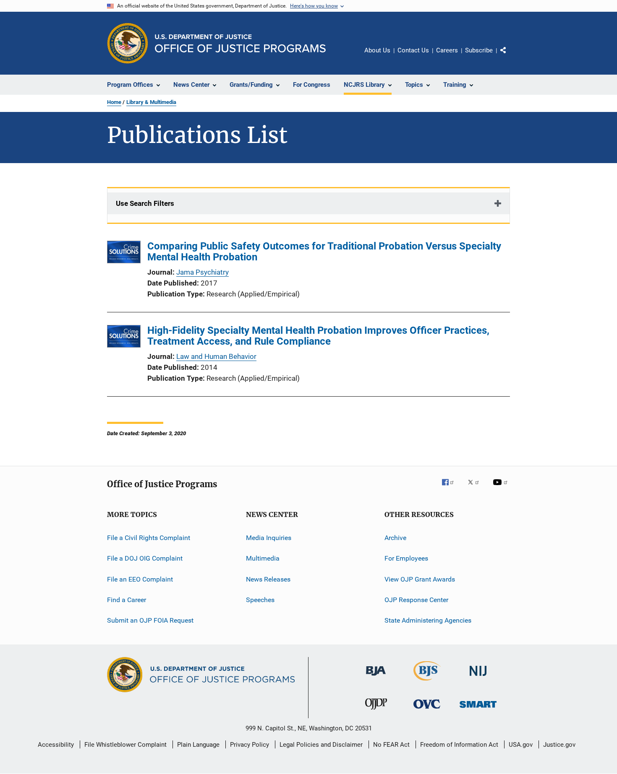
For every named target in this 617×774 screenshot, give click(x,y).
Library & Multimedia (151, 102)
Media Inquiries (268, 538)
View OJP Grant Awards (419, 579)
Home (114, 102)
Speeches (260, 600)
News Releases (268, 579)
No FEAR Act (391, 744)
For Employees (406, 558)
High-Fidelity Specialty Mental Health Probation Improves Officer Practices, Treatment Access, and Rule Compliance (318, 336)
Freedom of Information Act (459, 744)
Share (510, 56)
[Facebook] (451, 488)
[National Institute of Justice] (478, 677)
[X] (476, 488)
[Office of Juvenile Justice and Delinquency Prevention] (376, 711)
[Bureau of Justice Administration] (376, 677)
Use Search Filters (145, 203)
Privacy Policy (249, 744)
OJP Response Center (416, 600)
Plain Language (198, 744)
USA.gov (521, 744)
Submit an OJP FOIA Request (150, 620)
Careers (447, 50)
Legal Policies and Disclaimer (321, 744)
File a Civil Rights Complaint (148, 538)
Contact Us (413, 50)
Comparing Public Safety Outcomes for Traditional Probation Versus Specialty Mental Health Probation (324, 251)
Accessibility (56, 744)
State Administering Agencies (427, 620)
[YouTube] (501, 488)
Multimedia (263, 558)
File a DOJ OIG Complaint (145, 558)
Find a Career (126, 600)
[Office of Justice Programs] (127, 43)
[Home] (240, 43)
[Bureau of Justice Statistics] (427, 682)
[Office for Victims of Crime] (426, 710)
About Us (377, 50)
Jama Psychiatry (202, 272)
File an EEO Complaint (140, 579)
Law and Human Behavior (216, 356)
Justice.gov (559, 744)
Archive (395, 538)
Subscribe (479, 50)
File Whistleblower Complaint (125, 744)
